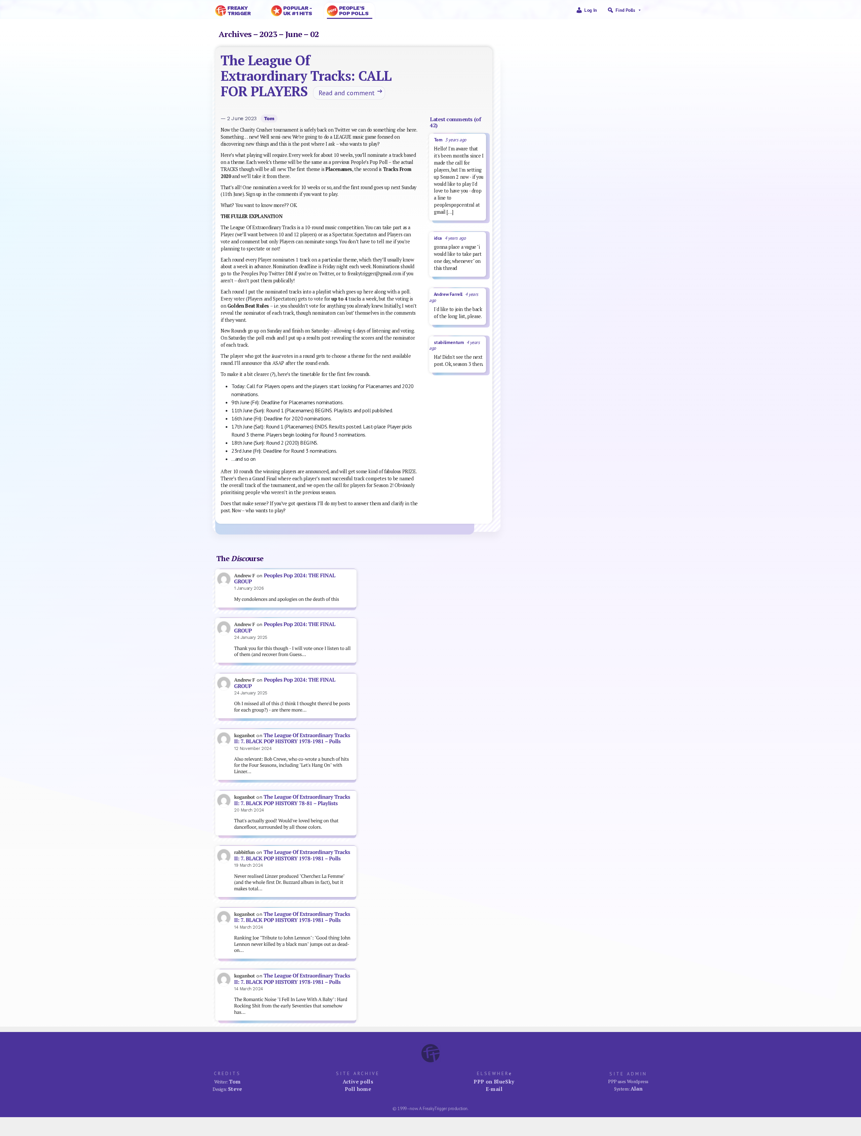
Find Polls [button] (625, 10)
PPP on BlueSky (494, 1081)
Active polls (358, 1081)
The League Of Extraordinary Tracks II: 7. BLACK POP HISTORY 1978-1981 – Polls (292, 738)
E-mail (494, 1089)
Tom (269, 118)
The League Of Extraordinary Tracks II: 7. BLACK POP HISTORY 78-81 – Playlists (292, 800)
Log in (590, 10)
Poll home (358, 1089)
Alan (637, 1088)
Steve (235, 1089)
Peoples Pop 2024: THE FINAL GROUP (284, 578)
